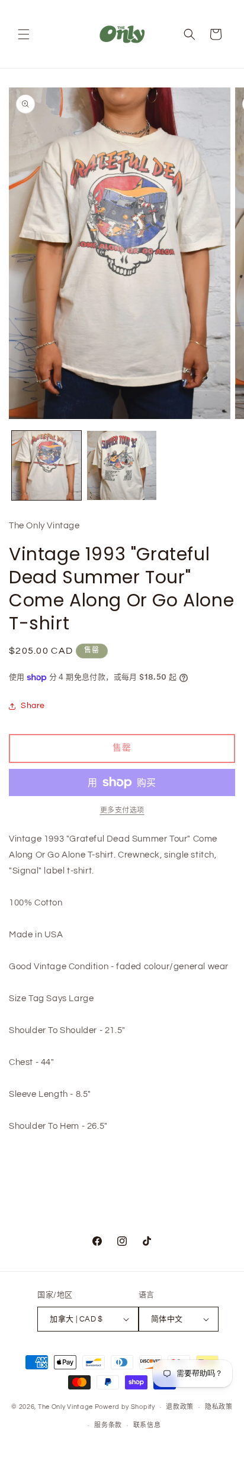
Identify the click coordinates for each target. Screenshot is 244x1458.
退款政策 (180, 1407)
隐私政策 (219, 1407)
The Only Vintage (65, 1407)
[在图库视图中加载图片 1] (46, 465)
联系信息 (147, 1425)
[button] (24, 34)
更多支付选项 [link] (122, 810)
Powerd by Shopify (125, 1407)
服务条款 (108, 1425)
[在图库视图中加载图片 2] (121, 465)
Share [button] (33, 706)
